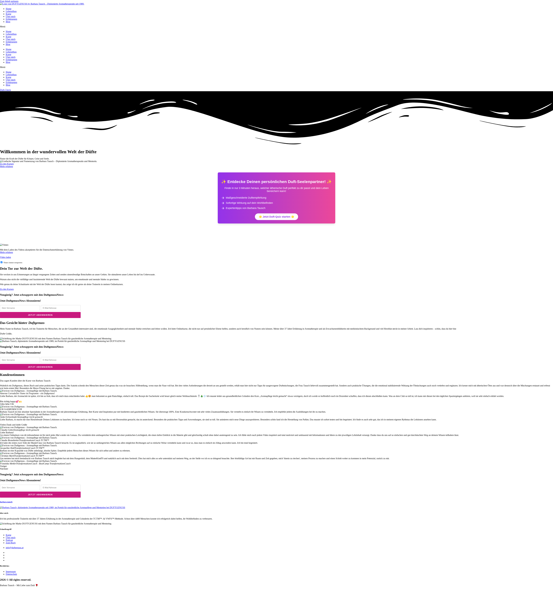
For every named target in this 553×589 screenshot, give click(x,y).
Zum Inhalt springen (9, 1)
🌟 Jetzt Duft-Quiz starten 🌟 (276, 216)
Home (8, 8)
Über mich (10, 16)
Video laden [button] (5, 257)
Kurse (8, 14)
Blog (8, 21)
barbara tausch (6, 502)
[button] (276, 26)
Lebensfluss (11, 11)
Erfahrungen (11, 19)
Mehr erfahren (6, 252)
